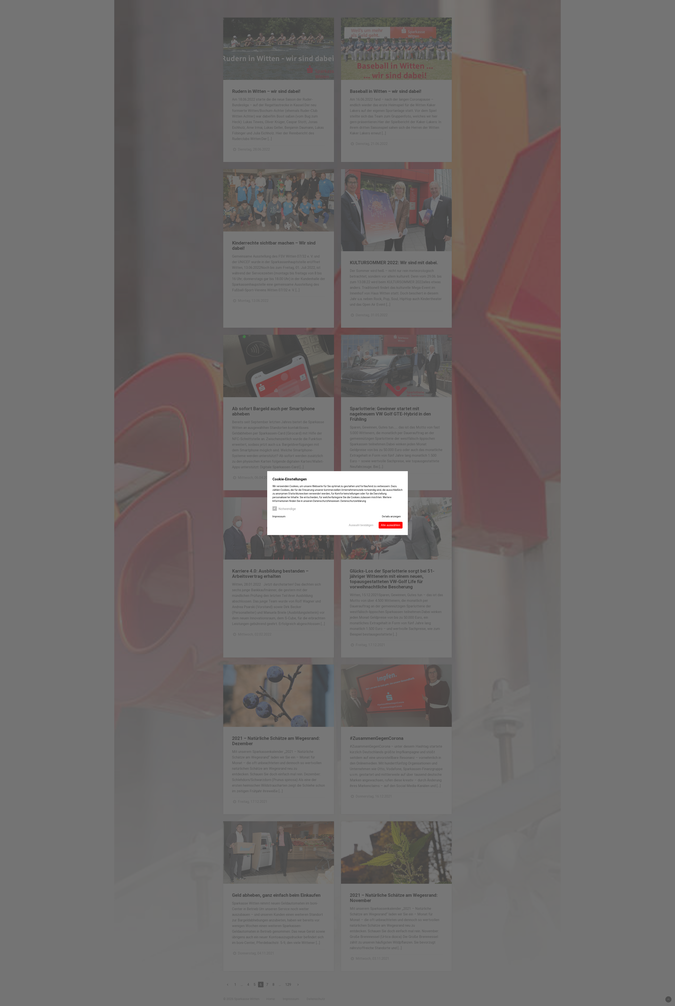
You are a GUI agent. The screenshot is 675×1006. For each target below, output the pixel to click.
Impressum (278, 516)
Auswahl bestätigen (361, 524)
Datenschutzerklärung (353, 500)
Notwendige (287, 508)
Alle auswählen (390, 524)
